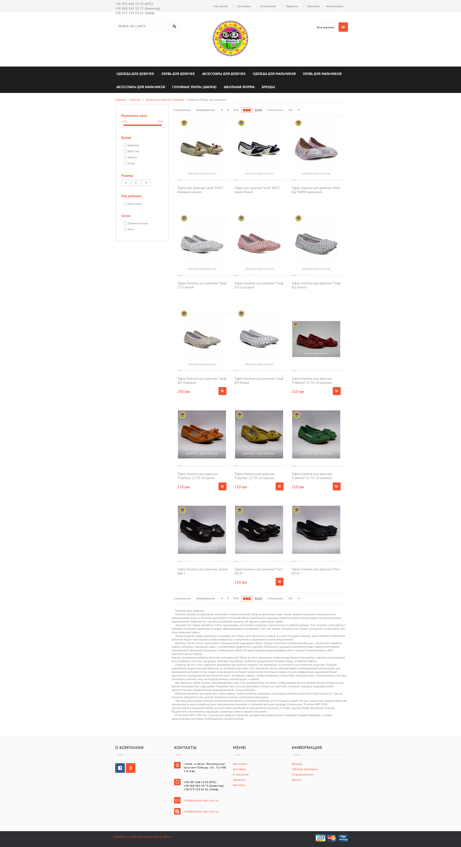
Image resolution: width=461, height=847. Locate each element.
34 (146, 182)
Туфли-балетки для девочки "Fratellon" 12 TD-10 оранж (197, 476)
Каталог (135, 99)
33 (136, 182)
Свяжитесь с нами (125, 836)
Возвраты (145, 836)
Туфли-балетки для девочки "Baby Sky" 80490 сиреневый (315, 190)
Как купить (220, 6)
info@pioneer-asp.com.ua (201, 800)
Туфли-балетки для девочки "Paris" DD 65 (258, 571)
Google (130, 768)
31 (126, 182)
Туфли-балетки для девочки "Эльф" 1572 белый (202, 285)
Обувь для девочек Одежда (165, 99)
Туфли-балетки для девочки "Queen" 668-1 (203, 571)
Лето (131, 229)
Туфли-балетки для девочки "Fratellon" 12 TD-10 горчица (254, 476)
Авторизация (334, 6)
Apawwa (133, 145)
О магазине (268, 6)
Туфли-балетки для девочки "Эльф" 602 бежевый (202, 381)
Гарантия (292, 6)
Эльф (131, 163)
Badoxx (132, 157)
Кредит (297, 779)
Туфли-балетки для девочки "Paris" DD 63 (315, 571)
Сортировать (182, 110)
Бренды (297, 764)
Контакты (313, 6)
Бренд (126, 137)
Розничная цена (134, 115)
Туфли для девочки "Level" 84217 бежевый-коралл (200, 190)
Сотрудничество (303, 774)
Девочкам (135, 203)
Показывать (275, 110)
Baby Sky (134, 151)
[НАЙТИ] (174, 26)
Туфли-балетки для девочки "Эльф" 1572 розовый (259, 285)
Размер (127, 175)
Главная (120, 99)
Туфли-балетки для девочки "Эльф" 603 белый (259, 381)
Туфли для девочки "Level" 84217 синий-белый (257, 190)
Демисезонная (138, 223)
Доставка (244, 6)
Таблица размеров (304, 769)
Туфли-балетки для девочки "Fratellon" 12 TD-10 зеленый (311, 476)
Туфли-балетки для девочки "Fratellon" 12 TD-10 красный (311, 381)
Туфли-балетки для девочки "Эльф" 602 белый (316, 285)
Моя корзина (325, 27)
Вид (236, 109)
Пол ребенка (131, 196)
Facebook (120, 768)
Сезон (125, 215)
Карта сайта (162, 836)
